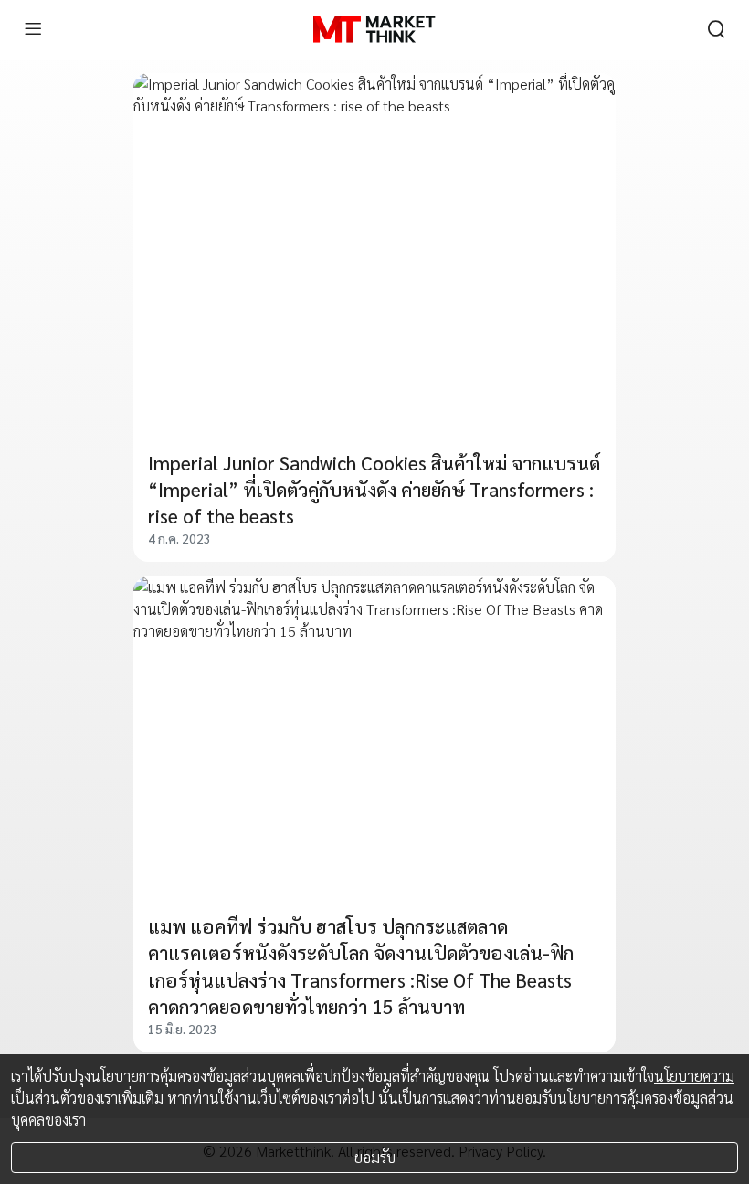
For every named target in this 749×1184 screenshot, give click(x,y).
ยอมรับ (375, 1157)
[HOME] (374, 29)
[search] (716, 29)
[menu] (33, 29)
